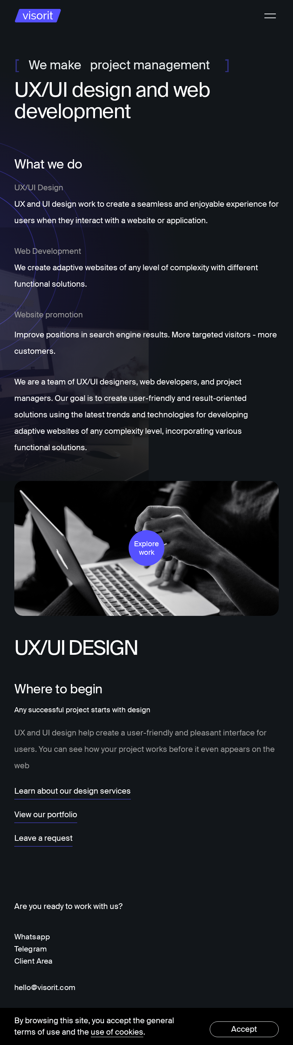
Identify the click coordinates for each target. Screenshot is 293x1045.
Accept (244, 1029)
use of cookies (117, 1032)
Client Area (33, 961)
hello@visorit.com (44, 987)
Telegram (30, 949)
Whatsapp (32, 937)
